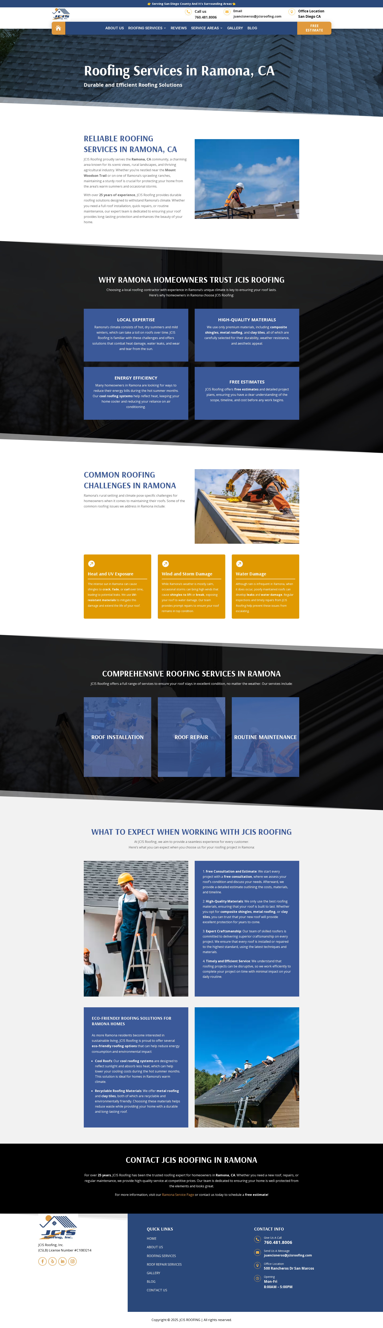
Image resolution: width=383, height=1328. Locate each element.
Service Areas (205, 28)
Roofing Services (145, 28)
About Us (114, 28)
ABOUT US (155, 1247)
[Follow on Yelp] (52, 1261)
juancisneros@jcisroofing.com (257, 16)
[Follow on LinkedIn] (62, 1261)
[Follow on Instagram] (72, 1261)
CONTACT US (157, 1290)
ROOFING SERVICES (161, 1256)
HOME (151, 1238)
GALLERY (153, 1273)
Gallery (235, 28)
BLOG (151, 1281)
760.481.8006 (206, 17)
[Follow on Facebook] (42, 1261)
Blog (252, 28)
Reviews (179, 28)
